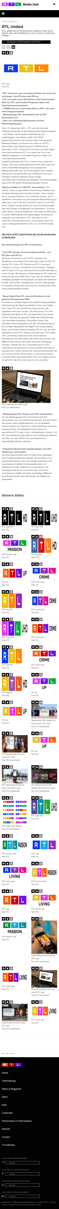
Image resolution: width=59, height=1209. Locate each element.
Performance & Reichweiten (17, 1121)
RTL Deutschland (28, 1205)
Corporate (7, 1113)
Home (5, 1072)
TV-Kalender (8, 1145)
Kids (4, 1105)
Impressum (6, 1202)
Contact (6, 1137)
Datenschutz (43, 1202)
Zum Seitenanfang (54, 1074)
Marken (6, 1129)
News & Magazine (11, 1089)
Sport (5, 1096)
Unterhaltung (8, 1080)
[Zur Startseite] (11, 4)
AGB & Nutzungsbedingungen (24, 1202)
